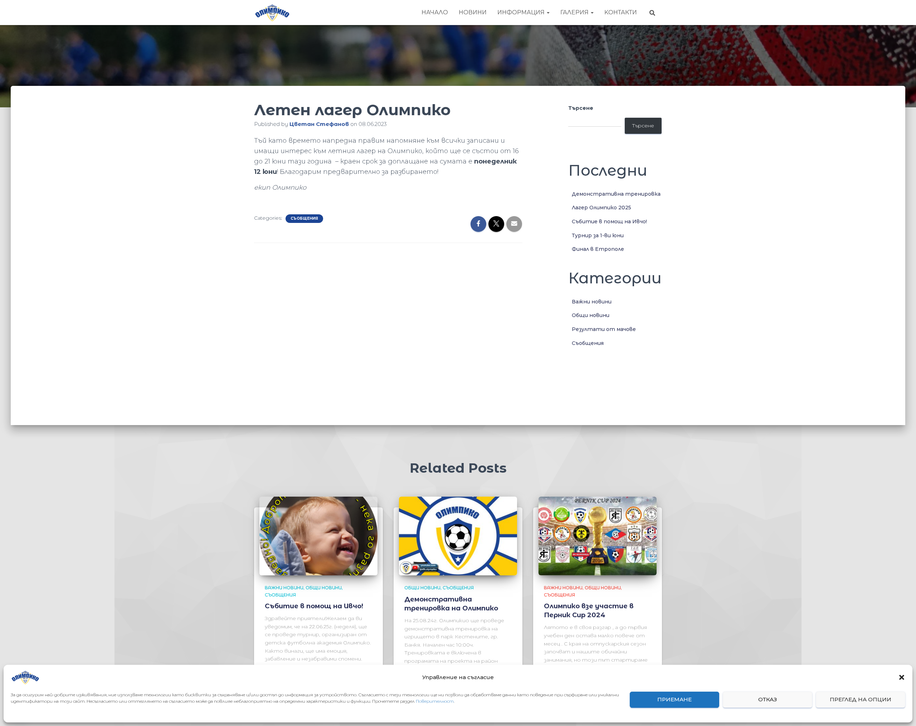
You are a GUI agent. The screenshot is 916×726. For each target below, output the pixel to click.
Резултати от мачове (604, 329)
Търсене (580, 108)
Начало (435, 12)
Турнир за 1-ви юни (598, 235)
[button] (901, 677)
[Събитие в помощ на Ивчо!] (318, 535)
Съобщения (304, 218)
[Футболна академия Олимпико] (272, 12)
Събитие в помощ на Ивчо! (609, 221)
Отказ (767, 699)
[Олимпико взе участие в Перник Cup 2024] (598, 535)
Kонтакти (620, 12)
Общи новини (590, 315)
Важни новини (592, 301)
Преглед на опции (860, 699)
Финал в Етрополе (598, 249)
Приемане (674, 699)
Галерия (575, 12)
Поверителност (435, 701)
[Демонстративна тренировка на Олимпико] (458, 535)
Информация (521, 12)
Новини (473, 12)
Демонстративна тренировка (616, 194)
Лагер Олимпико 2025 (601, 207)
